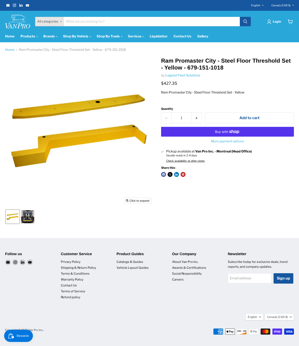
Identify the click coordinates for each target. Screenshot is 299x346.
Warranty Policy (72, 279)
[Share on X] (170, 174)
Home (9, 36)
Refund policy (70, 297)
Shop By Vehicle (76, 36)
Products (28, 36)
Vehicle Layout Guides (133, 268)
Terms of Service (73, 291)
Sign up (283, 278)
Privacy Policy (71, 262)
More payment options (227, 141)
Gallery (202, 36)
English (255, 5)
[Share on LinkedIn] (176, 174)
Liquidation (158, 36)
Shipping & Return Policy (78, 268)
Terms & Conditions (75, 273)
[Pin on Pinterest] (183, 174)
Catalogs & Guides (130, 262)
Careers (178, 279)
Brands (49, 36)
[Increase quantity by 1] (196, 118)
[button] (13, 217)
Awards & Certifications (189, 268)
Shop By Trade (108, 36)
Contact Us (182, 36)
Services (135, 36)
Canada (281, 5)
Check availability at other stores (185, 161)
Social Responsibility (187, 273)
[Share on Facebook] (163, 174)
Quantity (167, 108)
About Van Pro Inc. (185, 262)
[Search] (245, 21)
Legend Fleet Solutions (182, 75)
